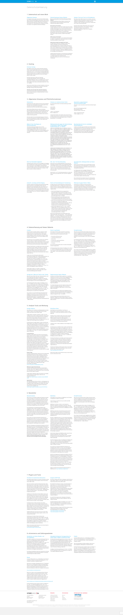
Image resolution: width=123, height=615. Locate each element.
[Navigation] (95, 1)
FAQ (62, 596)
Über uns (63, 595)
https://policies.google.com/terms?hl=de (57, 511)
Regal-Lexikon (52, 598)
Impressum (64, 598)
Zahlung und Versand (53, 595)
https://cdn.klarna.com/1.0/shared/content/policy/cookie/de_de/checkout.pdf (40, 581)
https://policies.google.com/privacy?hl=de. (34, 527)
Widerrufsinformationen (54, 597)
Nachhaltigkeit (52, 600)
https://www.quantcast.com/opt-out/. (56, 350)
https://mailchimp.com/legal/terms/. (62, 468)
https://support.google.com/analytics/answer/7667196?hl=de (37, 386)
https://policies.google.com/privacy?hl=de (57, 510)
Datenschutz (64, 599)
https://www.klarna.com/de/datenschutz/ (34, 570)
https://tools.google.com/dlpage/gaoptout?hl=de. (35, 364)
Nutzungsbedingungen (54, 596)
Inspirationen (52, 599)
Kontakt (63, 597)
